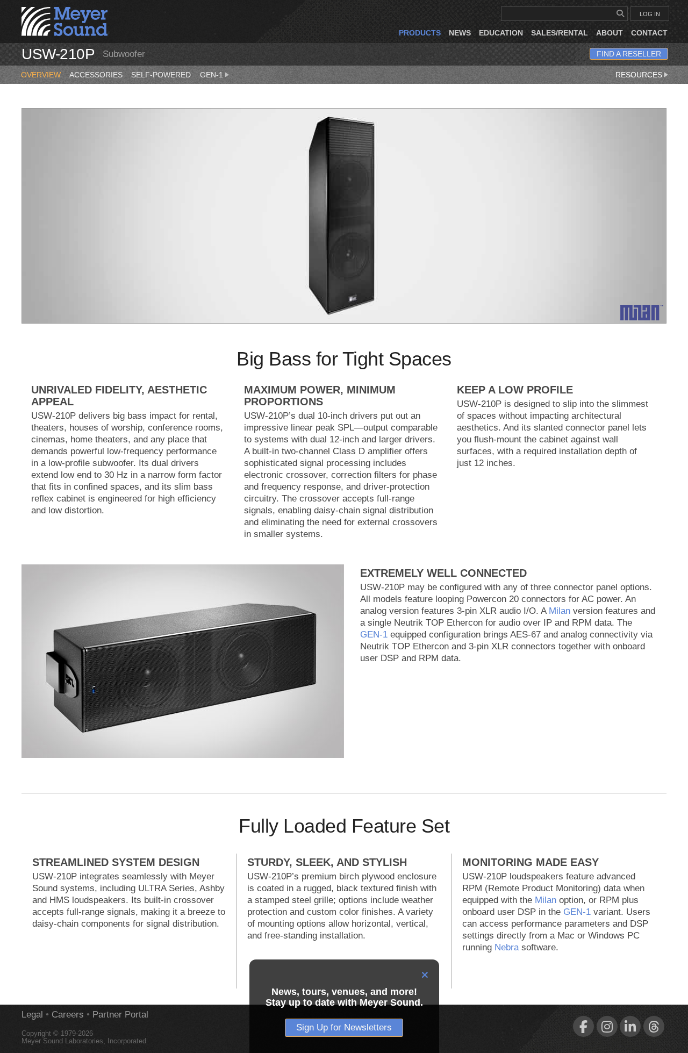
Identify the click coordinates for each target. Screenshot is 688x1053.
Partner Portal (120, 1014)
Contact (649, 32)
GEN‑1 (374, 634)
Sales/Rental (559, 32)
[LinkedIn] (630, 1026)
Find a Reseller (629, 53)
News (460, 32)
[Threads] (653, 1026)
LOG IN (650, 14)
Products (420, 32)
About (609, 32)
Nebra (506, 947)
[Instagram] (607, 1026)
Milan (559, 611)
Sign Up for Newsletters (344, 1027)
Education (501, 32)
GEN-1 (211, 74)
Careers (68, 1014)
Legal (32, 1014)
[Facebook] (583, 1026)
